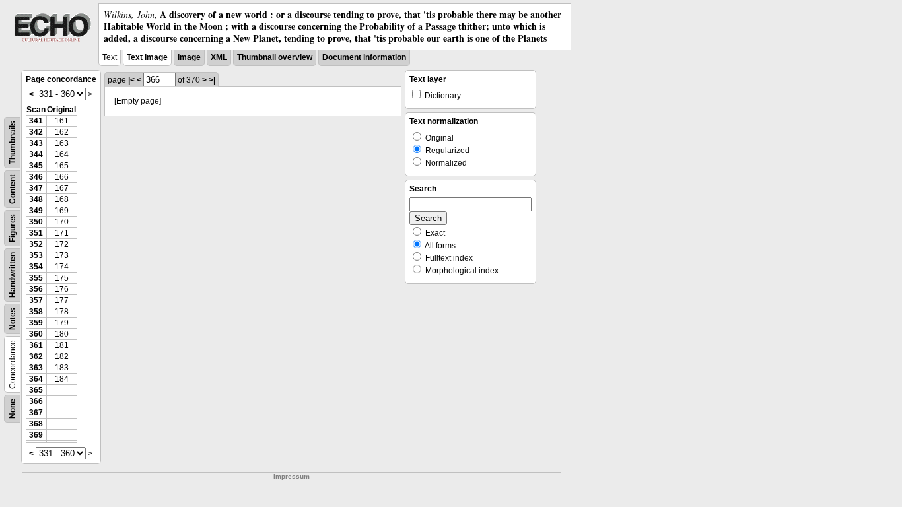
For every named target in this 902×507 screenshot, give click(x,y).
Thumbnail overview (274, 57)
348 (36, 199)
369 (36, 435)
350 (36, 221)
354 (36, 266)
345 (36, 165)
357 (36, 300)
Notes (12, 319)
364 (36, 379)
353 (36, 255)
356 (36, 289)
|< (131, 79)
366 (36, 401)
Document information (364, 57)
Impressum (291, 476)
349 (36, 210)
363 (36, 367)
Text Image (147, 57)
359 (36, 322)
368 (36, 423)
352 (36, 244)
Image (189, 57)
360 (36, 334)
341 (36, 120)
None (12, 409)
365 (36, 390)
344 (36, 154)
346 (36, 177)
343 (36, 143)
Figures (12, 228)
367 (36, 412)
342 (36, 132)
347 (36, 188)
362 (36, 356)
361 (36, 345)
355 (36, 278)
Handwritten (12, 275)
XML (219, 57)
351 (36, 233)
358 (36, 311)
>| (212, 79)
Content (12, 189)
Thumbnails (12, 142)
